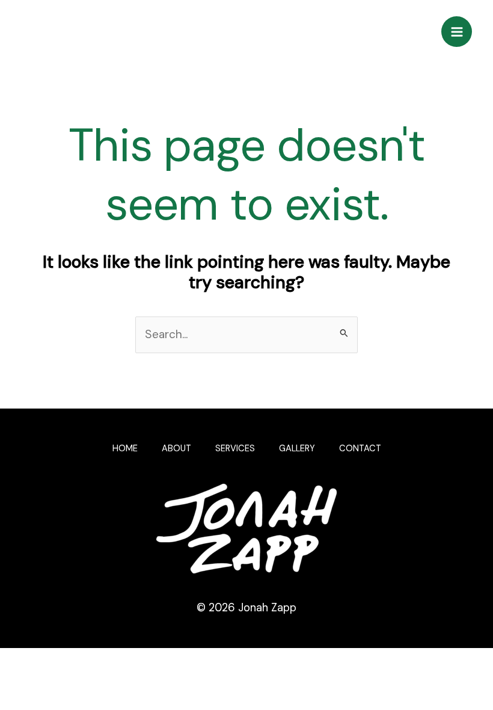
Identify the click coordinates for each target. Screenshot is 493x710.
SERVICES (235, 448)
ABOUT (176, 448)
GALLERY (297, 448)
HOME (125, 448)
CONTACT (360, 448)
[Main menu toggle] (456, 31)
